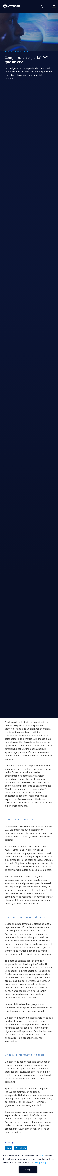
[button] (43, 6)
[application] (29, 1163)
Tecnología (21, 1148)
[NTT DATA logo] (11, 6)
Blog (8, 1148)
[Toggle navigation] (55, 6)
